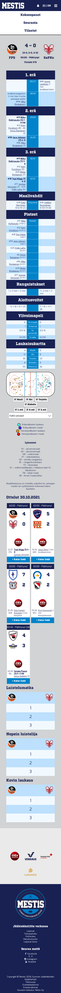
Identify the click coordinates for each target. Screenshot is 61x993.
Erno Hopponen (45, 610)
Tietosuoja (30, 982)
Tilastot (30, 31)
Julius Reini (43, 549)
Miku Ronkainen (20, 103)
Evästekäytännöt (31, 984)
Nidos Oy (39, 990)
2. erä (32, 410)
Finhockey (30, 936)
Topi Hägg (17, 178)
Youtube (32, 961)
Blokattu (31, 404)
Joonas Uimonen (17, 276)
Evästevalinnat (30, 987)
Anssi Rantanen (17, 130)
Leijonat (30, 931)
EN (49, 5)
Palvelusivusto (30, 939)
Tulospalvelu (30, 933)
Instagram (32, 959)
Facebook (32, 953)
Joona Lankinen (45, 82)
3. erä (43, 410)
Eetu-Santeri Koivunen (19, 611)
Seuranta (30, 23)
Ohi (30, 399)
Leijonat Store (30, 941)
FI (44, 5)
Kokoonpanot (30, 15)
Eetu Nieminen (20, 204)
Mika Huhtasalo (17, 118)
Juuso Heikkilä (20, 676)
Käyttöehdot (30, 979)
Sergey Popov (20, 671)
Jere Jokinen (19, 137)
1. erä (20, 410)
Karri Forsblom (16, 126)
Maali (19, 399)
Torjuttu (42, 399)
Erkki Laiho (17, 189)
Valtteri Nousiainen (45, 204)
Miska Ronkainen (18, 173)
